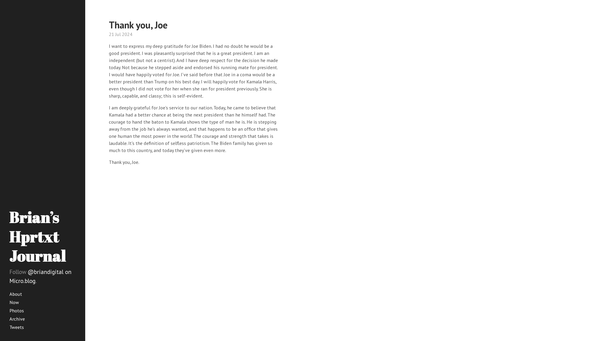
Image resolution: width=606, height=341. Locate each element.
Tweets (16, 327)
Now (14, 302)
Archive (17, 319)
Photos (16, 311)
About (15, 294)
